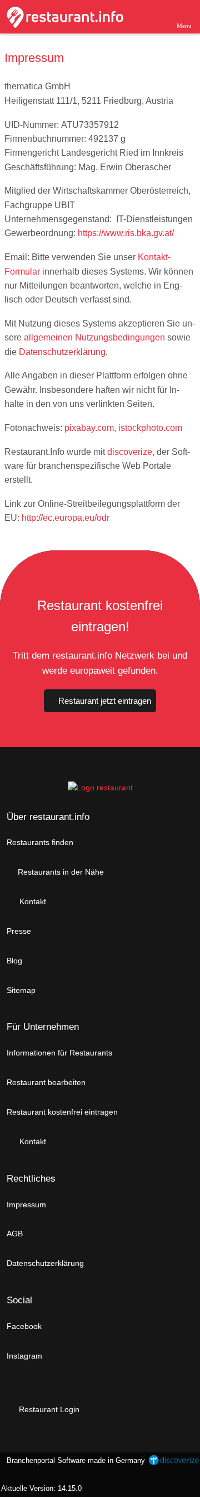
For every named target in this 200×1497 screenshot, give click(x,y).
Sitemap (21, 990)
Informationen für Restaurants (59, 1052)
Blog (14, 960)
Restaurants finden (40, 842)
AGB (15, 1233)
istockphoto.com (150, 428)
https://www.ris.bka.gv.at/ (126, 233)
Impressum (26, 1204)
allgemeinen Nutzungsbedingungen (94, 337)
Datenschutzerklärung (62, 352)
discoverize (129, 452)
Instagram (24, 1355)
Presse (19, 931)
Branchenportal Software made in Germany (73, 1466)
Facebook (24, 1326)
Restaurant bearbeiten (46, 1082)
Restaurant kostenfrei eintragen (62, 1111)
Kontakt (31, 901)
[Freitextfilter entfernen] (149, 16)
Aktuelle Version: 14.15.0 (41, 1488)
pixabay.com (89, 428)
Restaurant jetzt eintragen (104, 701)
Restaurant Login (48, 1409)
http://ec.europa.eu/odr (65, 517)
